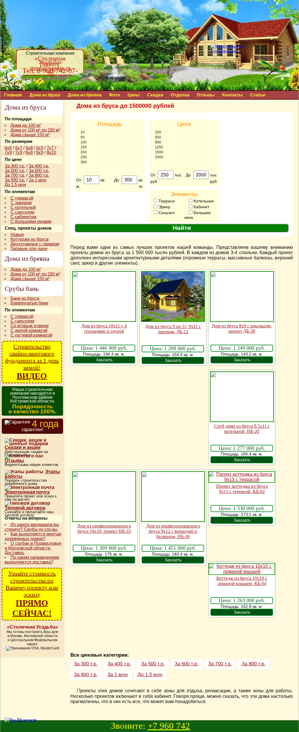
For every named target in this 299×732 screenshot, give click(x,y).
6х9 (39, 147)
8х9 (39, 152)
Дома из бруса (44, 94)
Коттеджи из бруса (29, 239)
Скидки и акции (23, 447)
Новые (17, 234)
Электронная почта (27, 492)
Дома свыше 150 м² (30, 134)
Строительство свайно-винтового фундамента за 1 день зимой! (32, 362)
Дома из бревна (84, 94)
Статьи (257, 94)
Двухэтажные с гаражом (35, 244)
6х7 (18, 147)
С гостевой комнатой (31, 335)
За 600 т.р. (186, 664)
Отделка (180, 94)
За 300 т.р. (86, 664)
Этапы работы (32, 474)
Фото (114, 94)
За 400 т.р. (119, 664)
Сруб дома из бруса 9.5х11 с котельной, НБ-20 (242, 429)
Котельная (203, 201)
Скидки (155, 94)
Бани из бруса (25, 298)
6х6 (8, 147)
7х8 (8, 152)
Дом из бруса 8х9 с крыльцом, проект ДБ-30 (242, 328)
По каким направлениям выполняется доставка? (32, 559)
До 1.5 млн (150, 674)
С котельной (23, 207)
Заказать (104, 359)
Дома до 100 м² (26, 125)
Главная (13, 94)
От (79, 180)
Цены (134, 94)
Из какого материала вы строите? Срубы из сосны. (32, 527)
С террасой (22, 198)
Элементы (184, 194)
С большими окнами (31, 221)
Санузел (166, 212)
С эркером (21, 202)
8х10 (51, 152)
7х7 (50, 147)
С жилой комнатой (29, 330)
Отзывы (206, 94)
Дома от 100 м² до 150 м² (35, 130)
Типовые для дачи (29, 248)
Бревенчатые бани (29, 303)
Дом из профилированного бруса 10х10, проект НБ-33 (104, 528)
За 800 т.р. (253, 664)
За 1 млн (117, 674)
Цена (184, 124)
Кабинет (200, 206)
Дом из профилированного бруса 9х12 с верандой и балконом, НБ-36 (173, 531)
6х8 (29, 147)
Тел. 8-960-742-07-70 (50, 72)
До (117, 180)
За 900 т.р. (86, 674)
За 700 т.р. (220, 664)
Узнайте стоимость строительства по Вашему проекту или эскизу (32, 594)
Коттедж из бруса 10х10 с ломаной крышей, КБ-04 (241, 581)
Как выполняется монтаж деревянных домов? (33, 536)
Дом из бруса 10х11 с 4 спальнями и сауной (104, 328)
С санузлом (22, 212)
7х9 (18, 152)
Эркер (163, 206)
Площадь (110, 124)
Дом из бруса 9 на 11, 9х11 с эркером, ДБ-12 (173, 329)
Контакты (232, 94)
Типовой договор (25, 507)
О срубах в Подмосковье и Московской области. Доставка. (33, 548)
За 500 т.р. (153, 664)
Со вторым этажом (29, 325)
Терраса (166, 201)
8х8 (29, 152)
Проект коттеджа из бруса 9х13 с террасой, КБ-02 (242, 489)
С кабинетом (23, 216)
